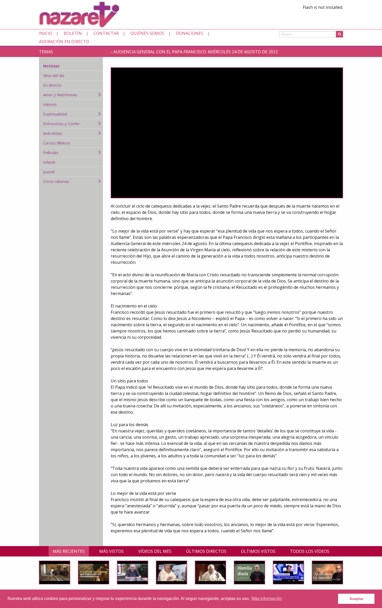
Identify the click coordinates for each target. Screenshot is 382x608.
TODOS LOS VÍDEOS (309, 551)
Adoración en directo (64, 41)
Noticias (51, 65)
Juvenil (48, 171)
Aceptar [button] (356, 599)
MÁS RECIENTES (69, 551)
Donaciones (189, 33)
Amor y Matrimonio (60, 94)
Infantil (49, 162)
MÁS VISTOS (111, 551)
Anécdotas (52, 133)
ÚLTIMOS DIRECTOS (206, 551)
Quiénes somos (147, 33)
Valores (50, 104)
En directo (52, 85)
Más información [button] (267, 598)
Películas (50, 152)
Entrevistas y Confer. (62, 123)
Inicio (45, 33)
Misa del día (53, 75)
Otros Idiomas (56, 181)
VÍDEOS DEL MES (155, 551)
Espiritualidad (55, 114)
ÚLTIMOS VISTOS (258, 551)
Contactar (106, 33)
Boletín (73, 33)
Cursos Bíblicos (56, 142)
